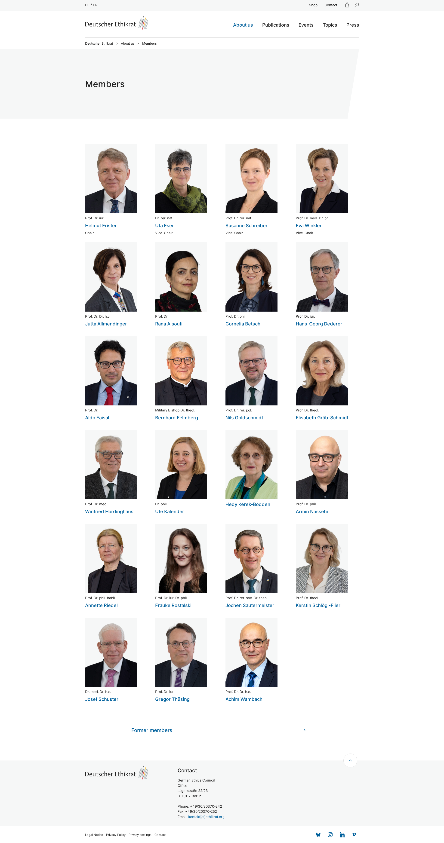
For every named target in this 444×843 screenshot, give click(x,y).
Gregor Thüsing (172, 699)
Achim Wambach (243, 699)
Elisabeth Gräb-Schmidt (322, 417)
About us (127, 43)
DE (87, 5)
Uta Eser (164, 225)
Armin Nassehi (312, 511)
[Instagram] (330, 835)
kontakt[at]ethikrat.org (206, 817)
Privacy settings (140, 834)
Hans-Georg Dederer (319, 324)
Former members (151, 730)
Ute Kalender (169, 511)
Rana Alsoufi (168, 324)
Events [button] (306, 25)
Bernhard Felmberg (176, 417)
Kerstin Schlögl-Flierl (319, 605)
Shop (313, 5)
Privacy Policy (116, 834)
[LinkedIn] (342, 835)
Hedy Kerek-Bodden (247, 504)
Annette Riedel (101, 605)
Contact (330, 5)
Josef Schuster (101, 699)
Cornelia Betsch (242, 324)
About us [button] (243, 25)
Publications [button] (275, 25)
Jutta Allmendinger (106, 324)
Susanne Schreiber (246, 225)
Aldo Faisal (97, 417)
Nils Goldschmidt (244, 417)
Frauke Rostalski (173, 605)
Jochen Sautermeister (249, 605)
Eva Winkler (309, 225)
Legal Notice (94, 834)
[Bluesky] (318, 835)
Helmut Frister (101, 225)
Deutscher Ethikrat (99, 43)
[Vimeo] (354, 835)
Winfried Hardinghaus (109, 511)
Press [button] (352, 25)
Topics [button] (330, 25)
